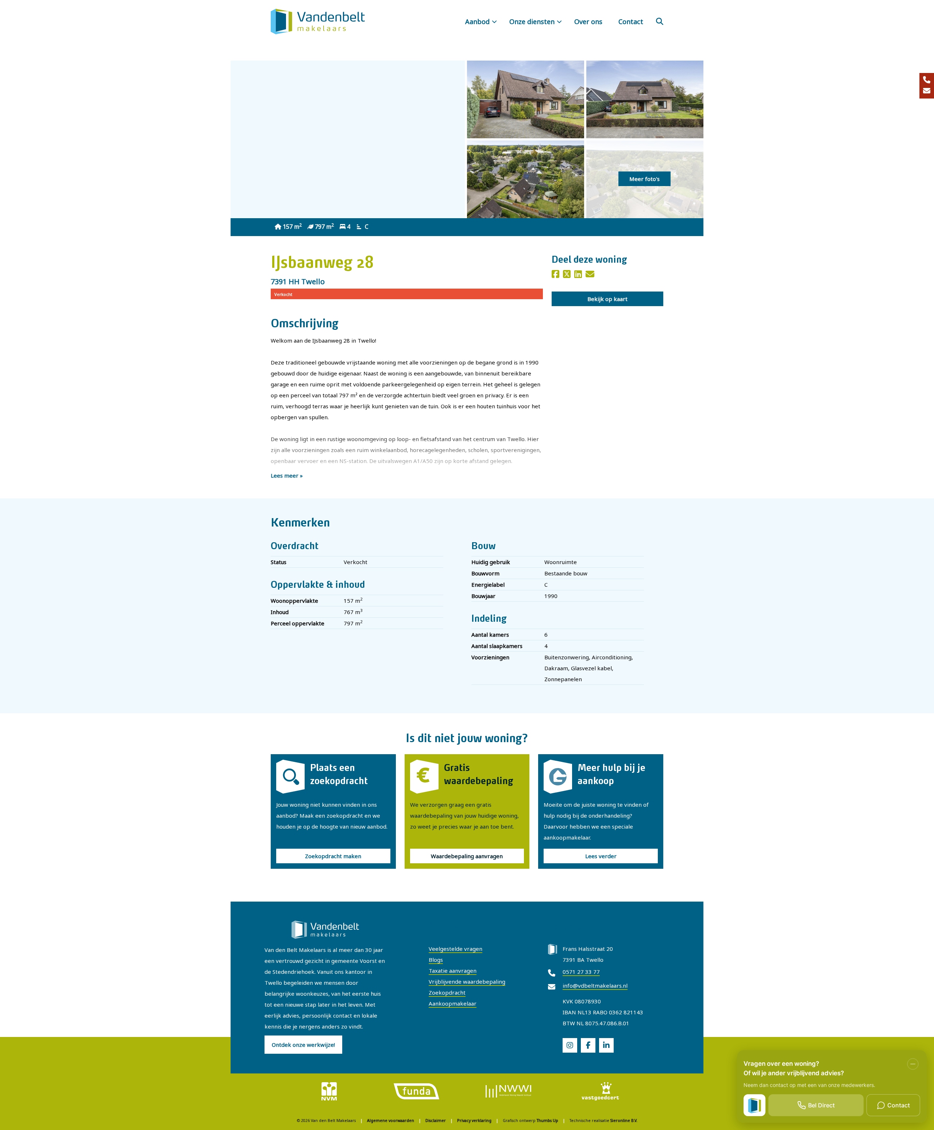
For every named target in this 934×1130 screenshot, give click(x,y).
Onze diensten (532, 21)
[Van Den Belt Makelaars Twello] (318, 21)
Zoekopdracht (447, 992)
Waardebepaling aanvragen (467, 856)
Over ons (588, 21)
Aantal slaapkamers (496, 645)
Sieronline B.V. (623, 1120)
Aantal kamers (490, 634)
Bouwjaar (483, 595)
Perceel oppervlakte (297, 623)
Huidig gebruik (490, 562)
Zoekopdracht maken (333, 856)
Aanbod (477, 21)
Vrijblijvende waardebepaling (467, 981)
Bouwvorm (485, 573)
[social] (570, 1045)
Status (278, 562)
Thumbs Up (547, 1120)
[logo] (329, 1091)
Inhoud (280, 612)
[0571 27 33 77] (926, 80)
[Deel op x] (567, 275)
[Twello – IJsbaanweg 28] (525, 99)
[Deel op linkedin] (578, 275)
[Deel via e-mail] (590, 275)
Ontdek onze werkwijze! (303, 1044)
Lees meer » (287, 475)
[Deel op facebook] (555, 275)
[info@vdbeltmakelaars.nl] (926, 91)
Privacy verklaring (474, 1120)
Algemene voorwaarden (390, 1120)
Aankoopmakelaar (452, 1003)
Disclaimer (435, 1120)
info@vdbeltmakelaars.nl (595, 985)
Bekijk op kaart (607, 298)
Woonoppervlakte (294, 600)
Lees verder (601, 856)
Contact (630, 21)
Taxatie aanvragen (452, 970)
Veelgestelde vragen (455, 948)
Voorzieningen (490, 657)
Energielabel (488, 584)
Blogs (436, 959)
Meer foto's (644, 178)
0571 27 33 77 (581, 971)
